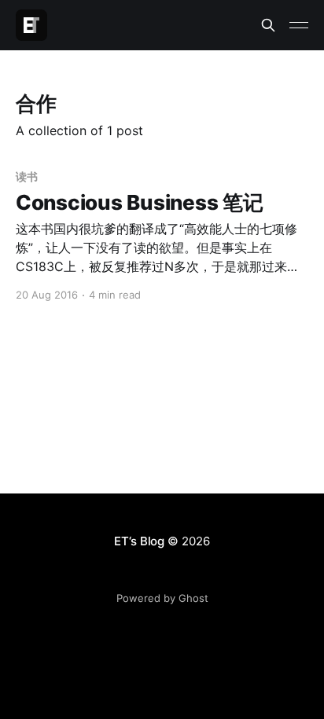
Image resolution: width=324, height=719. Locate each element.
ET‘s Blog (139, 541)
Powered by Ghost (162, 598)
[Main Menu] (299, 25)
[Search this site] (268, 25)
